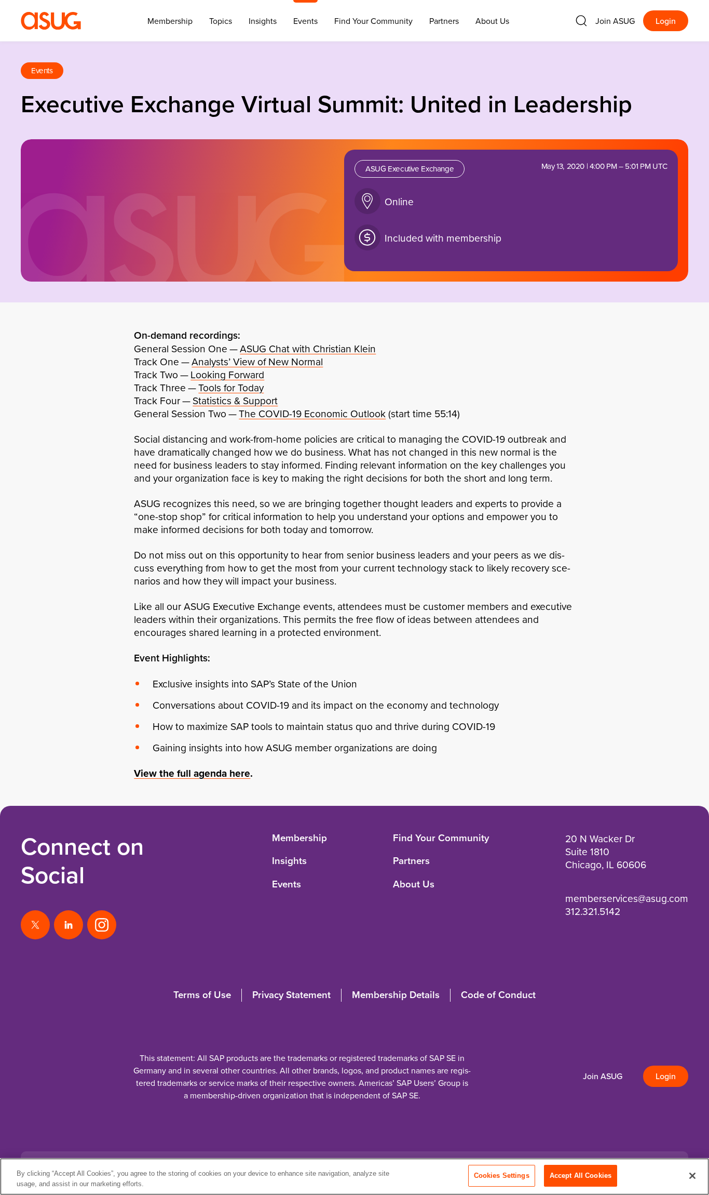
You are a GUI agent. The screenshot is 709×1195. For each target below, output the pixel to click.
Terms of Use (202, 995)
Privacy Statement (291, 995)
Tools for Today (231, 387)
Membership (299, 838)
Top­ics (220, 20)
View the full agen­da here (192, 773)
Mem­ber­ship (170, 20)
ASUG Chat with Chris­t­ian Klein (308, 348)
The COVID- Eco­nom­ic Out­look (312, 413)
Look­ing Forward (227, 374)
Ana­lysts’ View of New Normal (257, 361)
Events (305, 20)
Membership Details (396, 995)
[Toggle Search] (581, 20)
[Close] (692, 1175)
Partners (444, 20)
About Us (492, 20)
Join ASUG (615, 20)
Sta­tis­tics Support (235, 400)
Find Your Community (373, 20)
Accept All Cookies (580, 1175)
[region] (354, 1176)
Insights (263, 20)
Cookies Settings (501, 1175)
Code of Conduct (498, 995)
